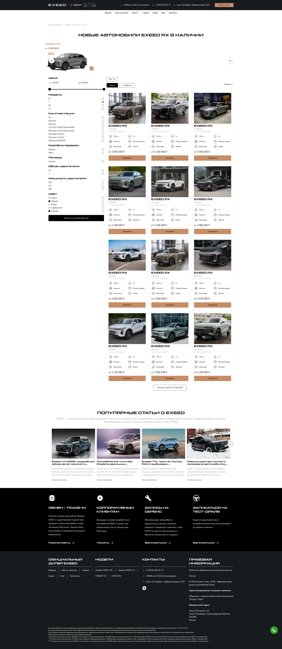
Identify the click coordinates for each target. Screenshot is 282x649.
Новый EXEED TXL (104, 570)
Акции (51, 576)
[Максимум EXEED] (65, 5)
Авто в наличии (69, 570)
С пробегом (127, 85)
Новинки (227, 84)
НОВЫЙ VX (100, 576)
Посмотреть (59, 543)
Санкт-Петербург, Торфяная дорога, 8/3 (165, 581)
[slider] (49, 89)
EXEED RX (116, 576)
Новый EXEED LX (126, 570)
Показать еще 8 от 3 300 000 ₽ (170, 387)
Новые (112, 85)
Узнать (103, 543)
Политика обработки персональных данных (210, 570)
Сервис (85, 570)
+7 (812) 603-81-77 (155, 570)
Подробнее (127, 158)
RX (110, 79)
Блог (62, 576)
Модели (52, 570)
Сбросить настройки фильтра (76, 218)
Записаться (156, 543)
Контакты (75, 576)
